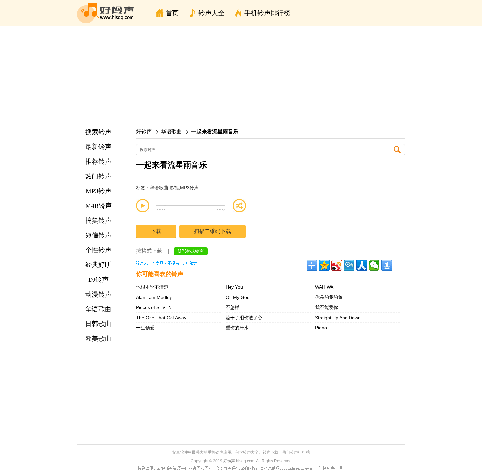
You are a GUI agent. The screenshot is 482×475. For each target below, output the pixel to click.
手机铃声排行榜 (267, 13)
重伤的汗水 (237, 327)
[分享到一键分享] (386, 265)
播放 (142, 205)
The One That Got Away (161, 317)
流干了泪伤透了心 (244, 317)
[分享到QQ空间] (324, 265)
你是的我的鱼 (329, 297)
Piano (321, 327)
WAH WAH (326, 287)
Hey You (234, 287)
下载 (156, 231)
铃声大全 (211, 13)
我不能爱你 (326, 307)
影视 (174, 187)
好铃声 (144, 131)
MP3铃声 (189, 187)
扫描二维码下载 (212, 231)
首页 (172, 13)
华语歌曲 (171, 131)
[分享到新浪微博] (336, 265)
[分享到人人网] (361, 265)
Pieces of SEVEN (153, 307)
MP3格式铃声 (191, 251)
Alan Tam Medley (154, 297)
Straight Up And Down (338, 317)
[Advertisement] (241, 75)
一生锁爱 (145, 327)
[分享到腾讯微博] (349, 265)
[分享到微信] (374, 265)
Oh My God (238, 297)
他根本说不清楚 (152, 287)
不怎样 (232, 307)
